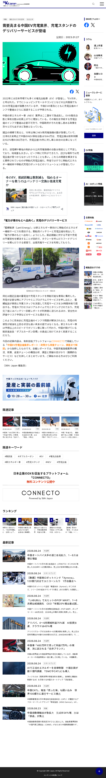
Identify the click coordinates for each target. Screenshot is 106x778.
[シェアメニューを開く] (99, 771)
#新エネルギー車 (13, 462)
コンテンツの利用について (53, 775)
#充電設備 (61, 462)
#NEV (48, 462)
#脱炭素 (8, 456)
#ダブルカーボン (26, 456)
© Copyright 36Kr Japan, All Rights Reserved (53, 771)
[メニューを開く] (102, 4)
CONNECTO (58, 341)
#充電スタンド (33, 462)
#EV (41, 456)
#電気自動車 (55, 456)
